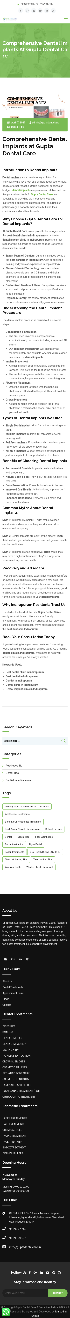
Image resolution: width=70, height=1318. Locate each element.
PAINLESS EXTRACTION (16, 1055)
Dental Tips (17, 126)
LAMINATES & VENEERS (16, 1085)
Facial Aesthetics (14, 844)
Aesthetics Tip (14, 765)
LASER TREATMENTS (14, 1118)
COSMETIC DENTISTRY (15, 1079)
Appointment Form (12, 993)
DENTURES (8, 1026)
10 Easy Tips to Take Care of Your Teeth (27, 806)
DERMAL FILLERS (12, 1153)
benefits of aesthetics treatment (23, 821)
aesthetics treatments (17, 814)
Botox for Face (53, 829)
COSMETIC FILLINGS (14, 1067)
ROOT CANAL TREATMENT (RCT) (21, 1090)
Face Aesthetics (44, 836)
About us (7, 981)
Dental (8, 836)
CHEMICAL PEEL (12, 1130)
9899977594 (12, 1229)
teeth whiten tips (42, 859)
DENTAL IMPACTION (14, 1044)
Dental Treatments (12, 987)
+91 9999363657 (44, 3)
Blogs (5, 999)
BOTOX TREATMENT (14, 1147)
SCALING (7, 1032)
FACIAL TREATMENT (14, 1135)
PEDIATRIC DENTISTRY (15, 1073)
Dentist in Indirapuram (18, 780)
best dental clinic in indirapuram (22, 829)
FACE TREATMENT (13, 1141)
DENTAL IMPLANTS (13, 1038)
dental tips (23, 836)
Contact (6, 1004)
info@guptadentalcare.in (12, 1247)
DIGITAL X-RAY (11, 1049)
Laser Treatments (14, 852)
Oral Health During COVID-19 (45, 852)
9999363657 (12, 1238)
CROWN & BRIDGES (13, 1061)
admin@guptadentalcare (45, 122)
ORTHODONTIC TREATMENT (18, 1096)
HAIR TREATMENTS (13, 1124)
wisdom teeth (13, 867)
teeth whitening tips (16, 859)
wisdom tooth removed (39, 867)
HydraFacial (35, 844)
